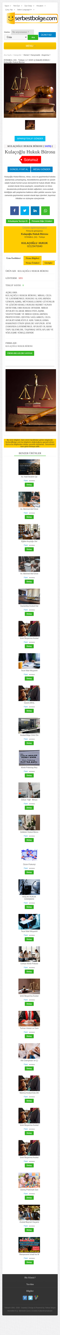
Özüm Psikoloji (29, 864)
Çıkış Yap (9, 10)
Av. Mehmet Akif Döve (29, 509)
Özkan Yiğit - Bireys (29, 800)
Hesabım (39, 6)
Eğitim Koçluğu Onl (29, 541)
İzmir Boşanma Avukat (29, 638)
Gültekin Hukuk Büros (29, 832)
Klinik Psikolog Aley (29, 767)
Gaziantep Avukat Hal (29, 606)
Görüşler (48, 263)
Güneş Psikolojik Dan (29, 1190)
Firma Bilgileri (32, 258)
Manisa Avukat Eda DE (29, 1093)
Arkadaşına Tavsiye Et (18, 221)
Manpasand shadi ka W (29, 1254)
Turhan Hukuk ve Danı (29, 1028)
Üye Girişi (28, 6)
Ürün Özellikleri (13, 258)
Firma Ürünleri (32, 263)
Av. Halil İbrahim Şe (29, 477)
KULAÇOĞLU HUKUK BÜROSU (19, 346)
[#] (30, 125)
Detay (29, 485)
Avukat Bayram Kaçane (29, 1222)
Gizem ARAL (29, 703)
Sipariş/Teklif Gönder (30, 138)
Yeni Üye (16, 6)
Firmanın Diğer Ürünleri (42, 221)
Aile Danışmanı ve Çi (29, 1060)
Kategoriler (18, 55)
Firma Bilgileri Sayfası (19, 353)
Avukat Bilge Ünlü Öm (29, 735)
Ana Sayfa (8, 55)
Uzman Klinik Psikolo (29, 964)
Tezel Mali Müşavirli (29, 671)
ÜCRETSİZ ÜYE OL (46, 35)
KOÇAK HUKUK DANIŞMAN (29, 898)
